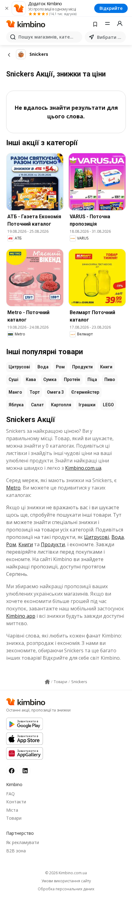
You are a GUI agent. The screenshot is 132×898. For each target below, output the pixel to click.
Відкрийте (110, 8)
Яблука (16, 404)
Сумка (49, 379)
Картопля (61, 404)
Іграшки (87, 404)
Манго (15, 392)
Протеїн (72, 379)
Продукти (82, 366)
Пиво (109, 379)
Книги (106, 366)
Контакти (16, 802)
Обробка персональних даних (66, 889)
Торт (34, 392)
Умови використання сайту (66, 881)
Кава (31, 379)
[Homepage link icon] (47, 681)
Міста (12, 810)
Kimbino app (20, 616)
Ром (60, 366)
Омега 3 (55, 392)
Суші (13, 379)
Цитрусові (19, 366)
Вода (43, 366)
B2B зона (16, 851)
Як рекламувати (22, 842)
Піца (92, 379)
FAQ (10, 794)
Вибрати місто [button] (110, 37)
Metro (13, 487)
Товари (13, 818)
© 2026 (66, 872)
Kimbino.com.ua (83, 468)
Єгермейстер (85, 392)
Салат (37, 404)
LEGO (108, 404)
